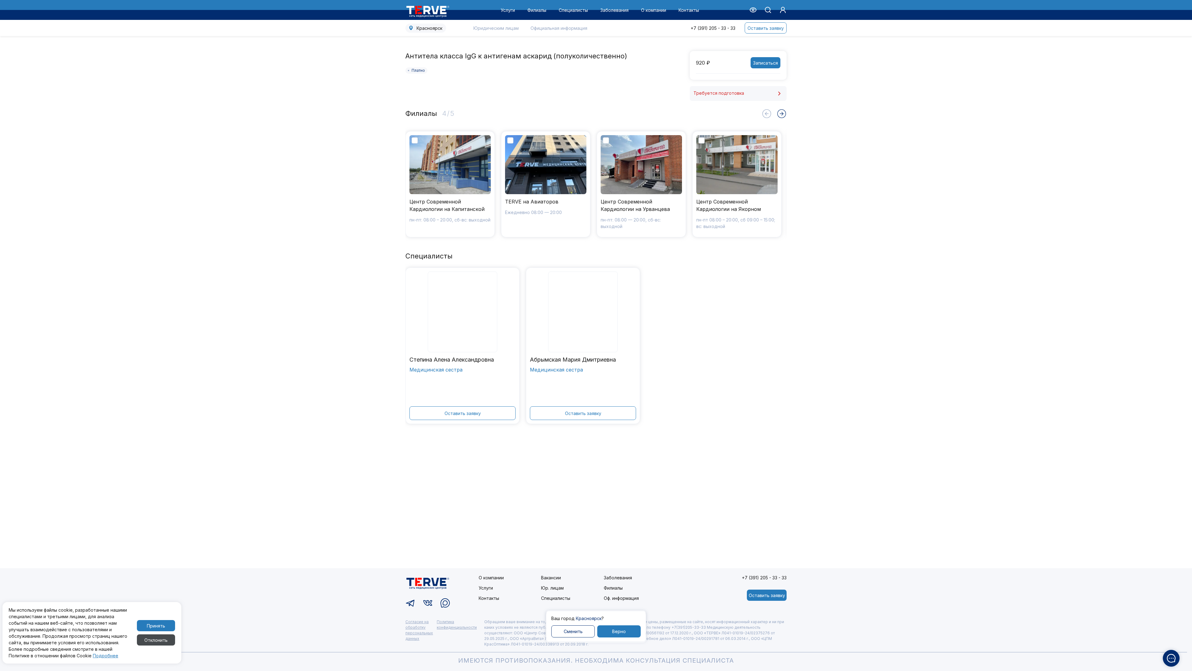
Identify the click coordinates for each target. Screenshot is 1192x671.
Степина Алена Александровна (451, 359)
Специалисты (573, 10)
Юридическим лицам (496, 28)
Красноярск (429, 28)
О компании (653, 10)
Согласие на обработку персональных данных (419, 630)
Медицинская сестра (436, 370)
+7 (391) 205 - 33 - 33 (713, 28)
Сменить (573, 631)
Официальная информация (559, 28)
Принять (156, 625)
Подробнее (105, 655)
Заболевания (614, 10)
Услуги (508, 10)
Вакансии (551, 577)
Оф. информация (621, 598)
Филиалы (536, 10)
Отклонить (156, 640)
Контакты (689, 10)
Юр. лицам (552, 588)
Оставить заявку (765, 28)
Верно (619, 631)
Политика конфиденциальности (457, 624)
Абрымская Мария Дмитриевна (573, 359)
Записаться (765, 63)
